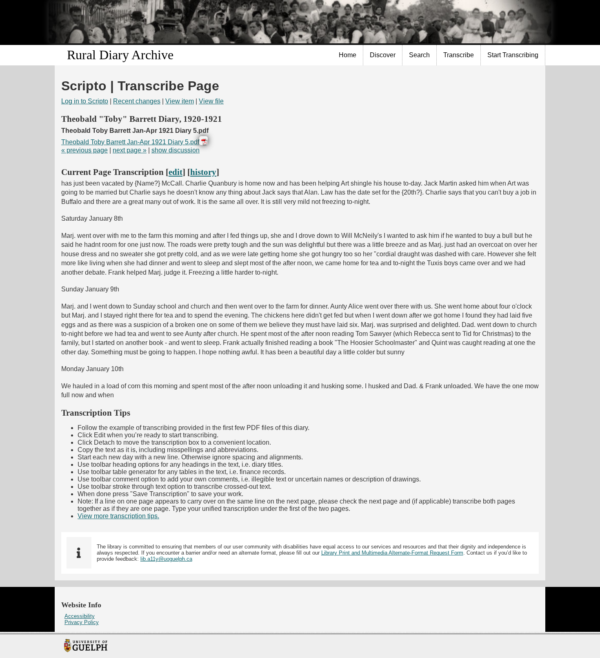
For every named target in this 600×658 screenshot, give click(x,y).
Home (347, 54)
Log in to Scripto (84, 101)
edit (175, 172)
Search (419, 54)
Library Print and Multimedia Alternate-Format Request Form (392, 553)
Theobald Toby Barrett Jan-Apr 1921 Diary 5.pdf (130, 142)
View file (211, 101)
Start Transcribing (512, 54)
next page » (130, 150)
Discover (383, 54)
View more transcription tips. (118, 516)
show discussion (175, 150)
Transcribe (458, 54)
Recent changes (136, 101)
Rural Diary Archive (120, 54)
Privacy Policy (81, 622)
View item (179, 101)
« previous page (84, 150)
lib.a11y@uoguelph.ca (166, 559)
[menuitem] (347, 55)
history (203, 172)
